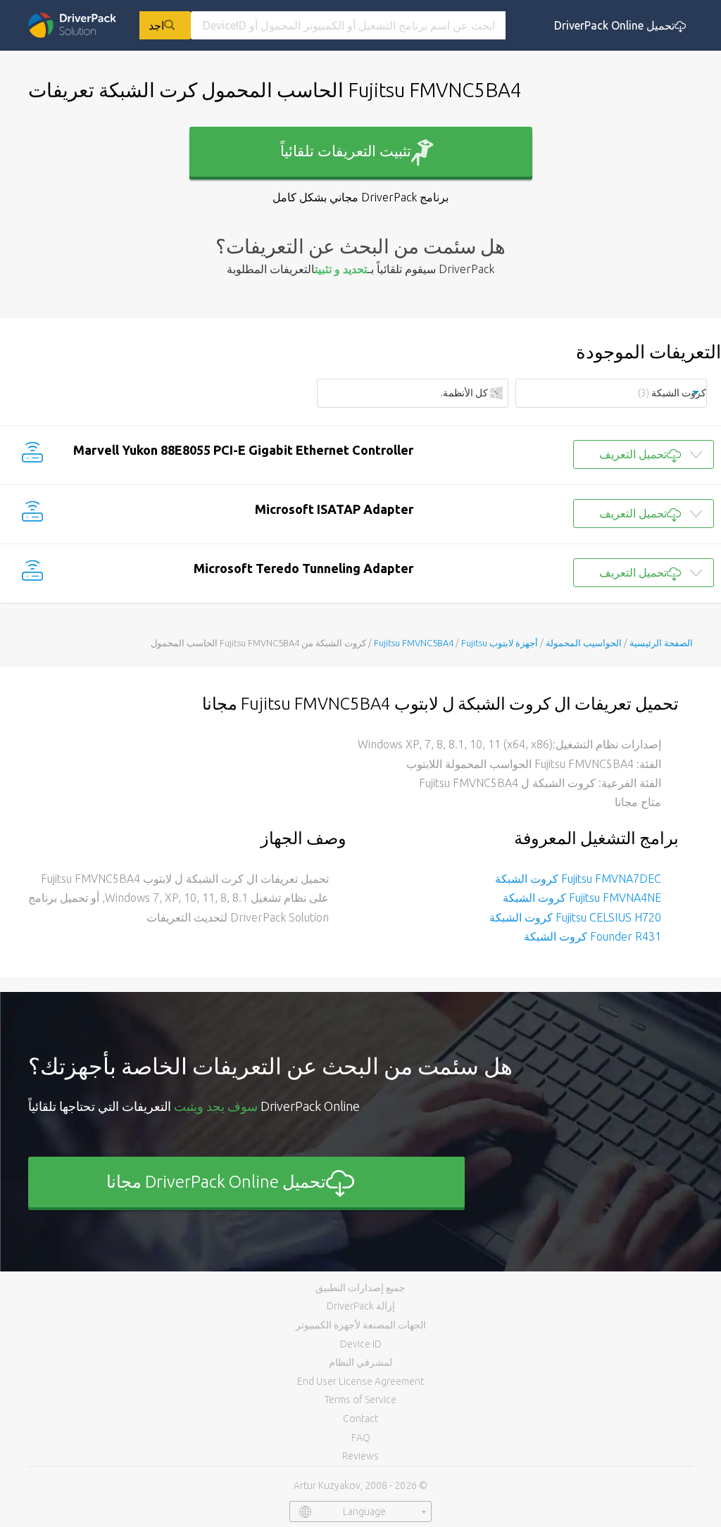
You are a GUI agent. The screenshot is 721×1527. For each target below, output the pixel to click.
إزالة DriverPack (361, 1306)
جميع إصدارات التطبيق (360, 1287)
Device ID (361, 1344)
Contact (360, 1418)
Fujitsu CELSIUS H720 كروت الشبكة (575, 917)
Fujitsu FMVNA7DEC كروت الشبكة (578, 878)
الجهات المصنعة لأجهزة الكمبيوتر (361, 1325)
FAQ (360, 1437)
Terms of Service (360, 1399)
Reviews (360, 1456)
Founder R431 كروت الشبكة (592, 936)
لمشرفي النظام (360, 1362)
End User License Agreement (360, 1381)
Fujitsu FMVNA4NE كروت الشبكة (582, 897)
